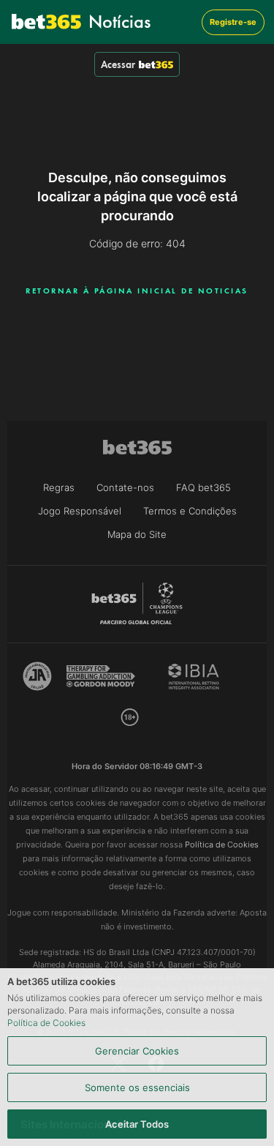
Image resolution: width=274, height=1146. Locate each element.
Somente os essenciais (137, 1087)
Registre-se (233, 22)
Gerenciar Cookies (137, 1051)
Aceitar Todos (137, 1124)
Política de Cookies (46, 1022)
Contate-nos (125, 487)
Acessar (118, 64)
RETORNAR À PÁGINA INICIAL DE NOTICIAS (137, 290)
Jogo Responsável (79, 511)
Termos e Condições (190, 511)
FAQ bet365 (203, 487)
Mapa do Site (137, 534)
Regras (59, 487)
